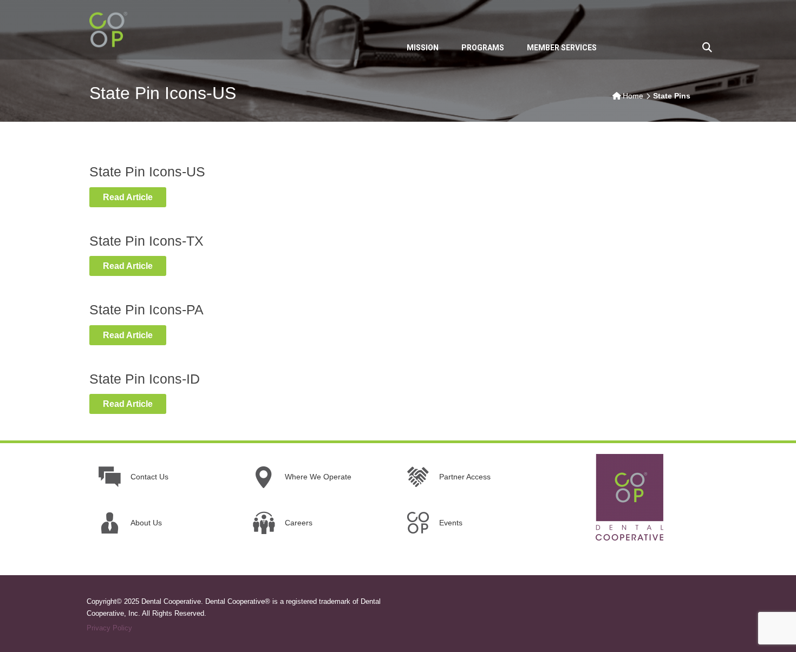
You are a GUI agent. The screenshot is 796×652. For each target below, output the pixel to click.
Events (450, 522)
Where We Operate (318, 476)
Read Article (128, 197)
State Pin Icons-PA (146, 309)
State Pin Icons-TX (146, 240)
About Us (146, 522)
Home (633, 95)
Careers (298, 522)
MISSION (423, 47)
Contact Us (149, 476)
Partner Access (465, 476)
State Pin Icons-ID (144, 378)
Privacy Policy (109, 628)
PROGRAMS (482, 47)
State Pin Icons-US (147, 171)
